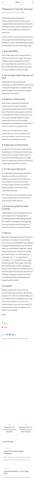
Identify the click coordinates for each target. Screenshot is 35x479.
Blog (5, 323)
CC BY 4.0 (18, 338)
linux (6, 327)
